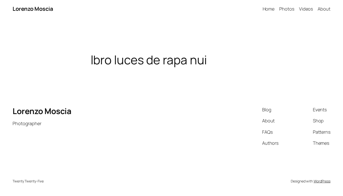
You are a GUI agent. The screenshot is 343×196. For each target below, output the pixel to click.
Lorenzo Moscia (33, 9)
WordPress (322, 181)
